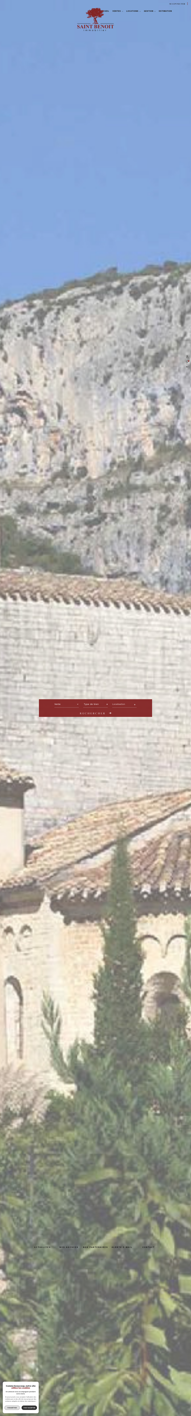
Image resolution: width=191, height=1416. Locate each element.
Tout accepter (29, 1408)
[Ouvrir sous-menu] (122, 11)
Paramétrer (12, 1408)
